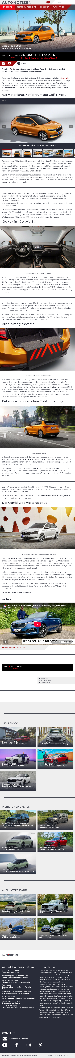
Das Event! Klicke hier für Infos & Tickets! (39, 58)
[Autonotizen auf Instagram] (29, 1046)
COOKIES (50, 1055)
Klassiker (44, 7)
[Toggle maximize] (72, 100)
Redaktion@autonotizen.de (18, 1039)
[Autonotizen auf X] (40, 1046)
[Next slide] (71, 126)
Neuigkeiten (7, 7)
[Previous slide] (4, 126)
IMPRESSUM (58, 1055)
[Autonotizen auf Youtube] (5, 1046)
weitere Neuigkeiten (16, 806)
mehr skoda (10, 723)
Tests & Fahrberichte (26, 7)
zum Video (14, 648)
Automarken (59, 7)
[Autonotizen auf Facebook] (17, 1046)
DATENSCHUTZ (68, 1055)
